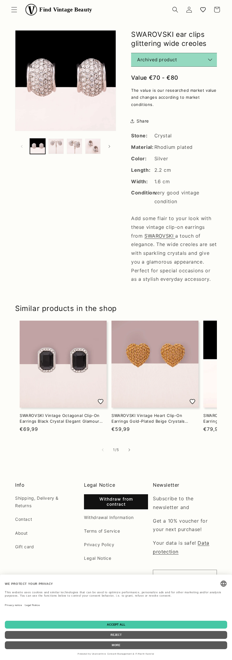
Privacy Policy (99, 544)
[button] (14, 9)
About (21, 533)
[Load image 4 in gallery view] (93, 146)
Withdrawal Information (109, 517)
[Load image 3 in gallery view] (74, 146)
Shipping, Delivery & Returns (37, 501)
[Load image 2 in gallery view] (56, 146)
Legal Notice (97, 558)
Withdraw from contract (116, 501)
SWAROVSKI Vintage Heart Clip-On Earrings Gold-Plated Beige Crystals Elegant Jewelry (148, 418)
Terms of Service (102, 530)
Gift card (24, 546)
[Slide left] (21, 146)
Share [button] (143, 120)
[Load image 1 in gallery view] (37, 146)
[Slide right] (109, 146)
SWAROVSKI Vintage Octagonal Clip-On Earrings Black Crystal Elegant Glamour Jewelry (60, 418)
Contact (23, 519)
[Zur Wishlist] (101, 402)
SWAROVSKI (159, 236)
